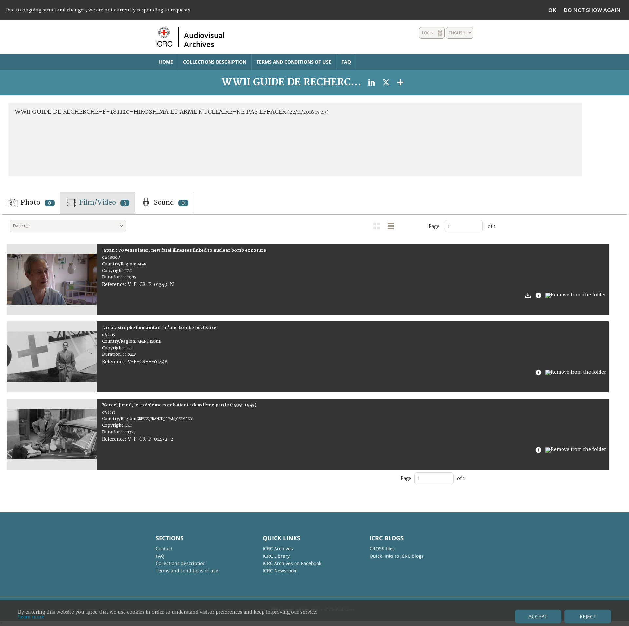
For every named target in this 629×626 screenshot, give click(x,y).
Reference (113, 284)
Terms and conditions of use (294, 62)
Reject (588, 616)
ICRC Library (276, 556)
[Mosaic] (376, 226)
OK (552, 10)
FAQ (346, 62)
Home (166, 62)
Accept (537, 616)
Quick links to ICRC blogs (397, 556)
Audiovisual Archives (204, 39)
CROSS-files (382, 548)
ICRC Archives (278, 548)
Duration (111, 277)
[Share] (400, 82)
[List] (391, 226)
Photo (35, 202)
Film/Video (101, 202)
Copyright (112, 270)
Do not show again (592, 10)
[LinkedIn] (371, 82)
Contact (164, 548)
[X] (386, 82)
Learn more (31, 617)
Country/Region (118, 264)
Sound (168, 202)
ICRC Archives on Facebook (292, 563)
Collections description (214, 62)
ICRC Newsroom (280, 570)
